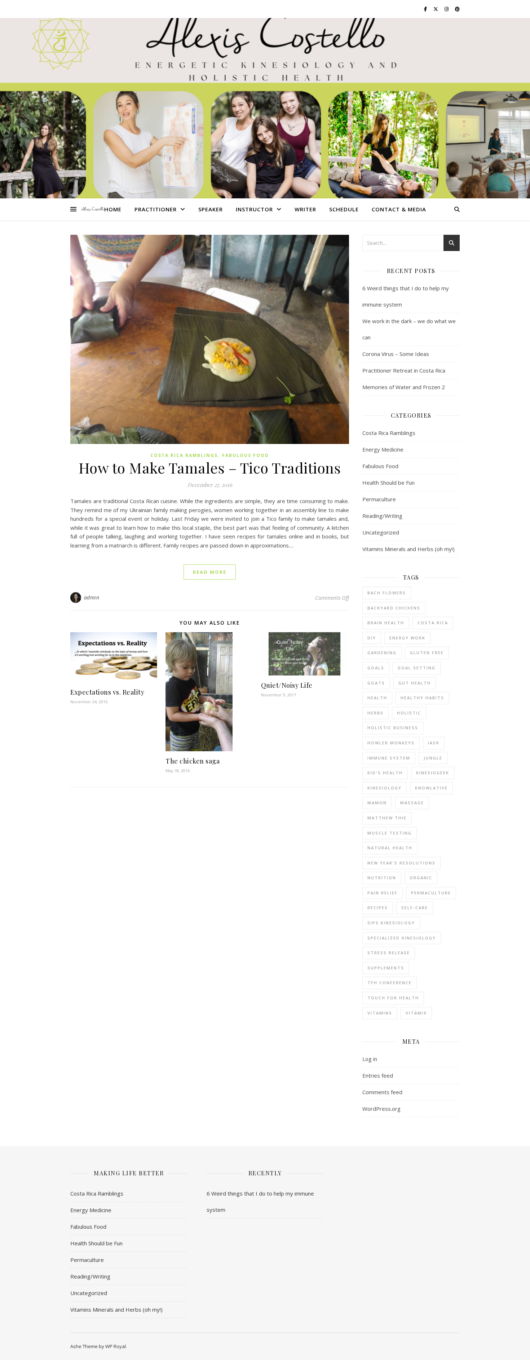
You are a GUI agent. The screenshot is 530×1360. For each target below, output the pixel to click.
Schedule (344, 209)
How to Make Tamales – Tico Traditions (210, 467)
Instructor (254, 209)
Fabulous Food (245, 455)
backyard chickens (393, 608)
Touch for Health (393, 997)
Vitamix (416, 1013)
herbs (375, 713)
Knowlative (431, 788)
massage (412, 802)
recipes (377, 907)
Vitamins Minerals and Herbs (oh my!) (408, 549)
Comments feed (382, 1092)
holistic (409, 713)
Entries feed (377, 1075)
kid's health (385, 772)
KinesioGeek (432, 772)
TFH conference (389, 982)
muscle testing (389, 833)
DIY (371, 638)
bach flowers (386, 592)
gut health (414, 683)
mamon (377, 802)
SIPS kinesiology (391, 922)
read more (209, 572)
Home (113, 209)
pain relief (382, 892)
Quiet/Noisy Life (287, 685)
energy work (407, 638)
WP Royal (115, 1346)
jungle (433, 758)
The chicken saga (192, 761)
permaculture (431, 892)
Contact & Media (399, 209)
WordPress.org (381, 1108)
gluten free (427, 652)
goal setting (417, 667)
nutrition (381, 877)
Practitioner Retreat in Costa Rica (403, 370)
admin (92, 597)
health (377, 697)
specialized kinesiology (401, 938)
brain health (385, 622)
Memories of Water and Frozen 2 (403, 387)
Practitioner (155, 209)
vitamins (379, 1013)
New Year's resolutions (401, 863)
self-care (414, 907)
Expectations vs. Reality (107, 692)
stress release (388, 952)
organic (421, 877)
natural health (389, 847)
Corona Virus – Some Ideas (395, 353)
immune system (388, 758)
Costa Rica (433, 622)
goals (375, 667)
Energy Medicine (382, 449)
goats (376, 683)
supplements (385, 968)
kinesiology (384, 788)
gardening (382, 652)
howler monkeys (391, 742)
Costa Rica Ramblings (184, 455)
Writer (305, 209)
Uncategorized (380, 532)
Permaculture (379, 499)
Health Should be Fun (388, 482)
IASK (434, 742)
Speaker (210, 209)
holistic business (392, 727)
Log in (369, 1058)
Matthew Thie (387, 817)
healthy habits (422, 697)
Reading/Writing (382, 515)
